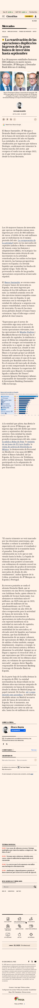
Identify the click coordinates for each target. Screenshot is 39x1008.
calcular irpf (8, 921)
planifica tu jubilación (8, 929)
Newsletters (18, 992)
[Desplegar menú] (3, 16)
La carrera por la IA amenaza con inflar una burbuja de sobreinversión (18, 865)
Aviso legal (17, 987)
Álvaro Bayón (19, 111)
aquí (32, 774)
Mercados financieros (8, 760)
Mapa (10, 992)
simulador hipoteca (19, 921)
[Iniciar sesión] (35, 16)
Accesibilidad (32, 989)
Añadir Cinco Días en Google (13, 124)
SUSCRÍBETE (29, 16)
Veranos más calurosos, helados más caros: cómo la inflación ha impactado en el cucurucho (17, 858)
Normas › (34, 750)
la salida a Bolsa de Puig (13, 441)
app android (31, 937)
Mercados (8, 26)
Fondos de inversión (25, 31)
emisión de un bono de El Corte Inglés (18, 442)
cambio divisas (19, 928)
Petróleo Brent (33, 12)
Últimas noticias (8, 844)
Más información (6, 769)
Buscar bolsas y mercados (12, 881)
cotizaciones (7, 937)
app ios (19, 937)
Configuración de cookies (9, 989)
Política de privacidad (22, 989)
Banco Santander (12, 282)
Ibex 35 (5, 12)
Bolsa (4, 31)
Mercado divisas (12, 31)
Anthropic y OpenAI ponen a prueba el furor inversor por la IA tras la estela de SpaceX (19, 871)
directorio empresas (31, 928)
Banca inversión (22, 760)
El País (34, 20)
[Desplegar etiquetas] (35, 760)
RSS (13, 992)
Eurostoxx (11, 891)
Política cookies (25, 987)
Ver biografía (16, 730)
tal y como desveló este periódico (18, 693)
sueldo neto (31, 921)
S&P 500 (18, 12)
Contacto (11, 987)
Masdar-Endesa (27, 332)
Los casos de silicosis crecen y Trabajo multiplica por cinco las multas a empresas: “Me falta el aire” (19, 850)
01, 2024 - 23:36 (19, 114)
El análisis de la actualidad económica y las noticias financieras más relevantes (16, 739)
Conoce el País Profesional (19, 945)
